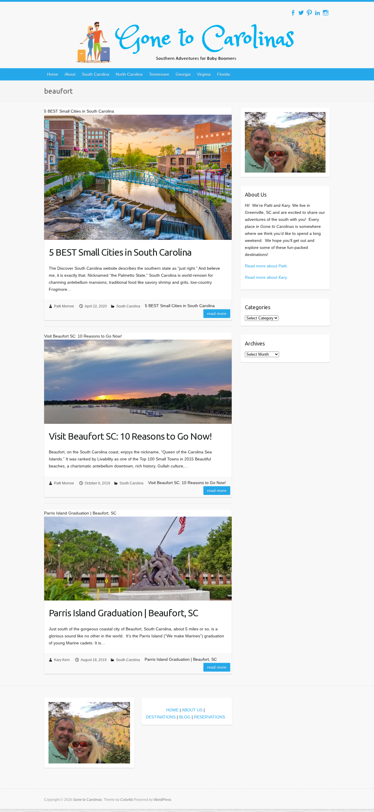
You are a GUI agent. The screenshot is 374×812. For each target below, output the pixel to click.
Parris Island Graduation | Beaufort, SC (123, 613)
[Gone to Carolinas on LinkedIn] (317, 12)
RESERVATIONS (209, 717)
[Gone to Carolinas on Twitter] (301, 12)
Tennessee (159, 74)
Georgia (183, 74)
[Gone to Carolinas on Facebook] (293, 12)
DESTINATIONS (161, 717)
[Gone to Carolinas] (187, 42)
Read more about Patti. (266, 266)
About (70, 74)
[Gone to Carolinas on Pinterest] (309, 12)
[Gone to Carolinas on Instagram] (326, 12)
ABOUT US (192, 710)
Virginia (204, 74)
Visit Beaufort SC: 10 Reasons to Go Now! (130, 436)
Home (52, 74)
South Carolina (95, 74)
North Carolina (129, 74)
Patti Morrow (64, 306)
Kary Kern (62, 660)
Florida (223, 74)
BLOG (185, 717)
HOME (172, 710)
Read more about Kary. (266, 277)
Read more (216, 313)
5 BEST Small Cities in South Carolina (120, 252)
